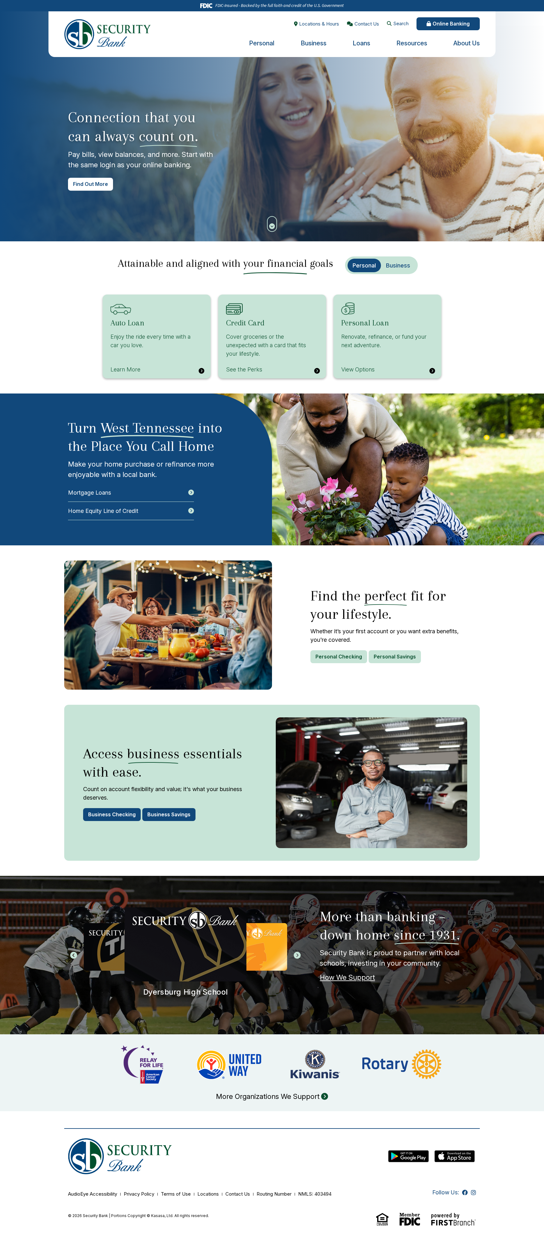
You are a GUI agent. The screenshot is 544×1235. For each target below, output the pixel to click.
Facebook (465, 1192)
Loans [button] (361, 43)
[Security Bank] (107, 33)
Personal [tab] (364, 265)
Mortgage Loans (89, 492)
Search (401, 23)
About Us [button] (466, 43)
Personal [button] (262, 43)
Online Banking (451, 23)
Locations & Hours (319, 24)
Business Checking (112, 814)
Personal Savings (395, 656)
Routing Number (274, 1194)
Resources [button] (411, 43)
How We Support (347, 977)
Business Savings (168, 814)
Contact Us (366, 24)
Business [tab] (398, 265)
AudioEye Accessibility (92, 1194)
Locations (208, 1194)
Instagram (473, 1192)
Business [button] (313, 43)
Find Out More (90, 184)
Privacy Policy (139, 1194)
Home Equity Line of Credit (103, 511)
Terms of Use (176, 1194)
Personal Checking (338, 656)
